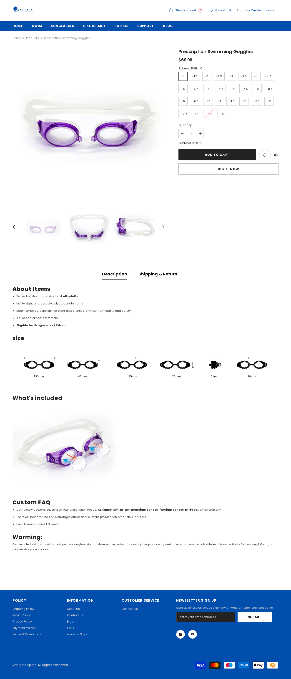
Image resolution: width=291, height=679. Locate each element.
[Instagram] (180, 634)
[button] (13, 227)
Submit (254, 617)
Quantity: (185, 125)
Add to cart (217, 154)
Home (17, 38)
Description (114, 274)
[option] (89, 125)
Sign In (242, 10)
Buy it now (228, 169)
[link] (265, 154)
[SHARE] (274, 155)
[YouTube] (192, 634)
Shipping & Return (157, 274)
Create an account (264, 10)
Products (32, 38)
